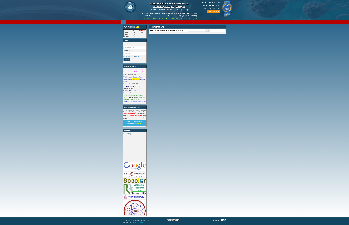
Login (209, 11)
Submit (127, 60)
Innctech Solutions (139, 222)
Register (216, 11)
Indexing (128, 134)
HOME (124, 22)
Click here (139, 123)
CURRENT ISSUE (158, 22)
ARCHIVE (210, 22)
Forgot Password (128, 56)
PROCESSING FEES (187, 22)
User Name (127, 44)
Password (127, 50)
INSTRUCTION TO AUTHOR (143, 22)
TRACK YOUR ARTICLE (200, 22)
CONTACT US (218, 22)
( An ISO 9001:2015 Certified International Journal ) (169, 10)
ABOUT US (130, 22)
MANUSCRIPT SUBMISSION (172, 22)
